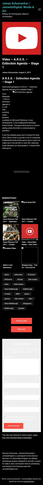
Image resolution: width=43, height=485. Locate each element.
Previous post (21, 321)
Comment (8, 357)
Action (6, 274)
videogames (27, 303)
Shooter (20, 279)
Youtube (7, 294)
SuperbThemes (29, 481)
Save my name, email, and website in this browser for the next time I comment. (20, 418)
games (26, 294)
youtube (21, 308)
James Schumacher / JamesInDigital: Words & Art (18, 7)
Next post (21, 329)
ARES (18, 294)
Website (7, 405)
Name (7, 381)
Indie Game (18, 274)
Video (6, 284)
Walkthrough (27, 289)
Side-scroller (32, 279)
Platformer (8, 279)
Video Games (18, 284)
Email (6, 393)
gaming (7, 299)
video (30, 299)
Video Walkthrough (11, 289)
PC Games (31, 274)
